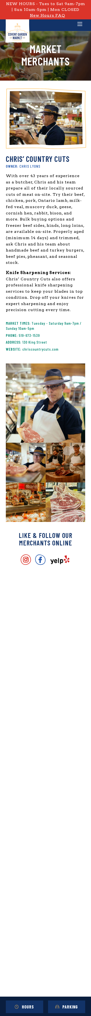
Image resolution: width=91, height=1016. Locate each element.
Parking (70, 1006)
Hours (28, 1006)
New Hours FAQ (47, 15)
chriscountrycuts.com (40, 349)
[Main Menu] (79, 24)
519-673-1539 (29, 335)
